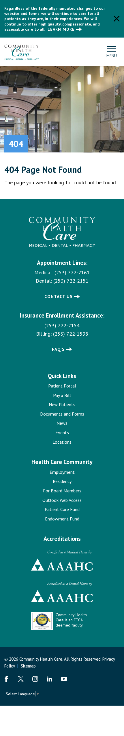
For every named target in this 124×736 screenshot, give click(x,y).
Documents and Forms (62, 414)
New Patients (62, 404)
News (62, 423)
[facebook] (6, 679)
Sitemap (28, 666)
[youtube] (64, 679)
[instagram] (35, 679)
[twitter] (21, 679)
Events (62, 432)
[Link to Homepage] (62, 232)
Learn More (61, 29)
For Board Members (62, 491)
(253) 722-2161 (72, 272)
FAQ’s (58, 349)
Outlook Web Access (62, 500)
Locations (62, 442)
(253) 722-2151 (71, 280)
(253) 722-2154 (62, 325)
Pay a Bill (62, 395)
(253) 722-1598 (70, 333)
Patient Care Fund (62, 509)
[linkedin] (49, 679)
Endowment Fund (62, 519)
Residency (62, 481)
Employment (62, 472)
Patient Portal (62, 386)
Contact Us (58, 296)
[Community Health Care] (21, 51)
